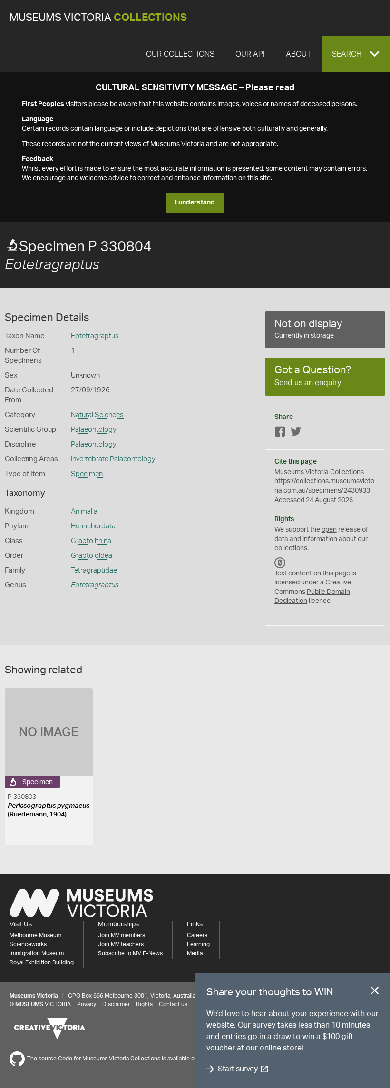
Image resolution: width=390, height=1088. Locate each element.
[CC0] (280, 563)
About (298, 54)
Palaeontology (93, 429)
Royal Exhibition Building (42, 962)
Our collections (180, 54)
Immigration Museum (37, 953)
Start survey (237, 1069)
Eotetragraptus (95, 336)
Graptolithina (91, 540)
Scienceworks (28, 944)
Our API (250, 54)
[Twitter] (296, 433)
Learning (198, 944)
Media (195, 953)
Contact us (173, 1004)
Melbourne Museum (35, 935)
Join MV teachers (121, 944)
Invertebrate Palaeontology (113, 459)
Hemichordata (93, 526)
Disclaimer (116, 1004)
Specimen (87, 473)
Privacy (86, 1004)
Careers (197, 935)
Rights (144, 1004)
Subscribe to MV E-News (130, 953)
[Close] (375, 992)
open (329, 529)
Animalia (84, 511)
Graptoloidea (91, 555)
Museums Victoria (98, 18)
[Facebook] (280, 433)
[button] (356, 54)
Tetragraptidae (94, 570)
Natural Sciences (97, 414)
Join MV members (121, 935)
